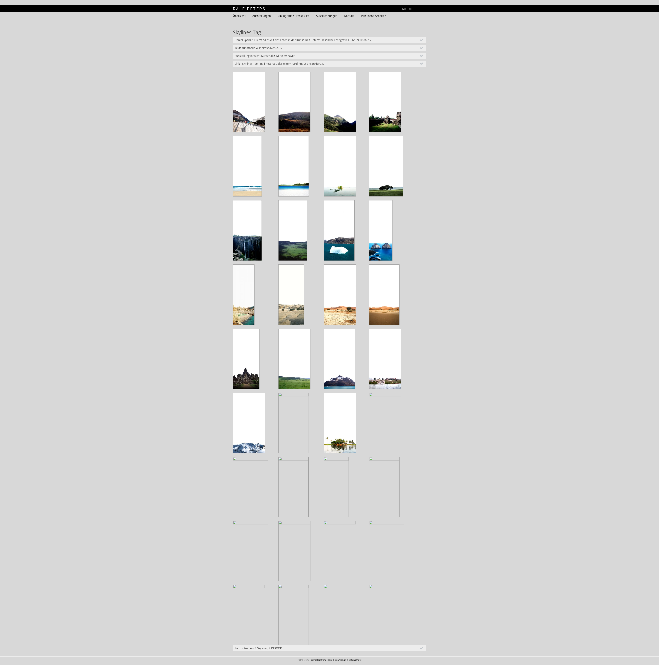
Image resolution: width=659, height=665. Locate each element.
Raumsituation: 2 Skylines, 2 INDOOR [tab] (258, 648)
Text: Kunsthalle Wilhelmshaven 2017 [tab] (258, 48)
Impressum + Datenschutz (348, 659)
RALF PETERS (249, 9)
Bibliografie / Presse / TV (293, 16)
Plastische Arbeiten (373, 16)
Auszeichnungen (326, 16)
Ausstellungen (261, 16)
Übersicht (239, 16)
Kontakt (349, 16)
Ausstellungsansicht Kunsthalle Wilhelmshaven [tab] (265, 56)
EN (410, 9)
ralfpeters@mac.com (322, 659)
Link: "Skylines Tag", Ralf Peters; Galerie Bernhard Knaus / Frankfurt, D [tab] (279, 64)
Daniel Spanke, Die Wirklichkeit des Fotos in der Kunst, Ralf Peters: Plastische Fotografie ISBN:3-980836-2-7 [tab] (303, 40)
